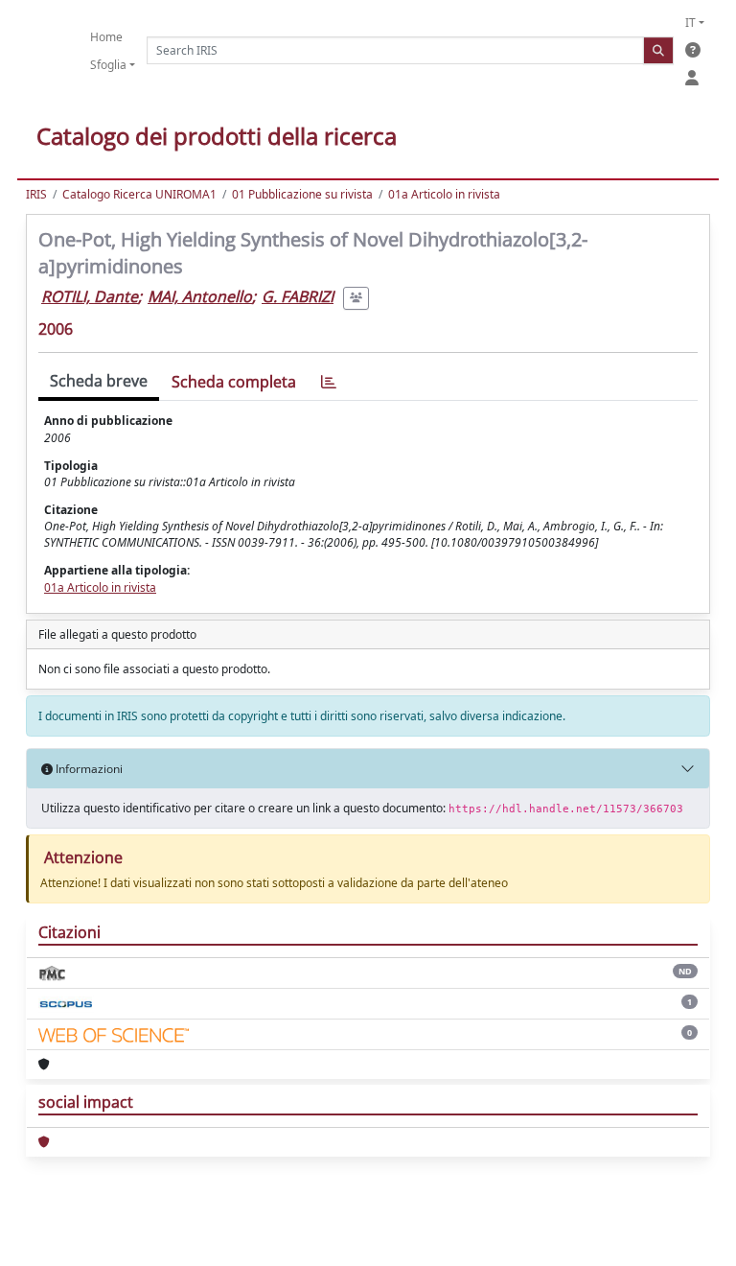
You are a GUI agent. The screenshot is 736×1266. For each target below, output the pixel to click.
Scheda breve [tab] (99, 380)
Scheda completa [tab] (234, 381)
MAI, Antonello (200, 296)
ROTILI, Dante (89, 296)
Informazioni (88, 769)
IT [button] (690, 22)
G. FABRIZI (298, 296)
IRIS (36, 194)
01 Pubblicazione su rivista (302, 194)
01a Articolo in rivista (444, 194)
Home (106, 37)
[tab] (329, 382)
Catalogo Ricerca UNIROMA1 (139, 194)
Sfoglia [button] (108, 65)
